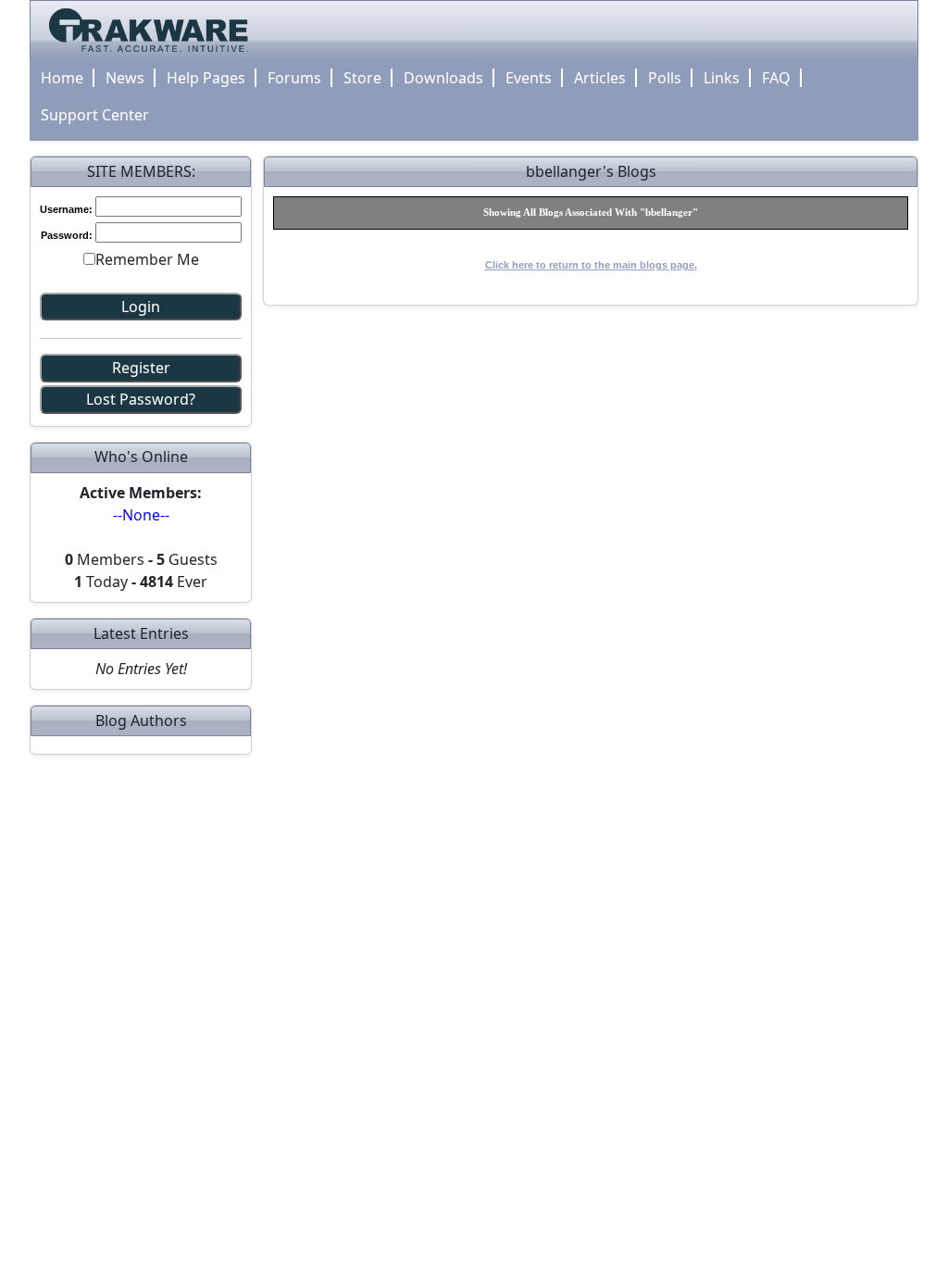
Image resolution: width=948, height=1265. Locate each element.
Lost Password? (140, 399)
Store (362, 78)
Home (62, 78)
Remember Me (147, 259)
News (125, 78)
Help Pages (206, 78)
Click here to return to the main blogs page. (591, 264)
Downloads (443, 78)
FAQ (776, 78)
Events (528, 78)
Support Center (95, 115)
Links (722, 78)
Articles (600, 78)
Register (141, 367)
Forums (294, 78)
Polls (664, 78)
